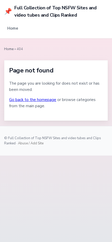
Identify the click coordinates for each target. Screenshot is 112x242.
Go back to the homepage (32, 99)
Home (12, 28)
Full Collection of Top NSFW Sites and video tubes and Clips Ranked (50, 11)
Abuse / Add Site (30, 143)
